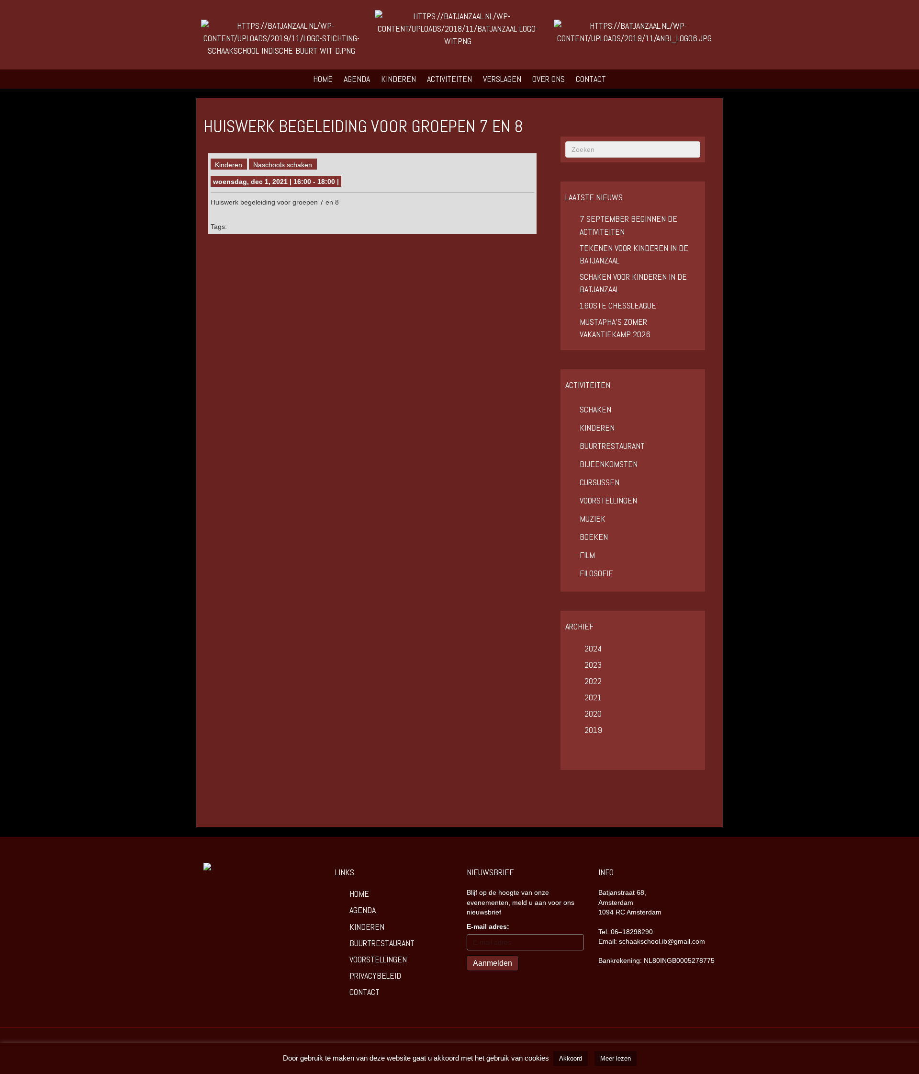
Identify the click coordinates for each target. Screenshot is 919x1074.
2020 (593, 713)
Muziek (592, 518)
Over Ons (548, 78)
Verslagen (502, 78)
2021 (593, 697)
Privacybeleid (375, 975)
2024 (593, 648)
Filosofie (596, 573)
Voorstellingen (608, 500)
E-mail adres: (488, 926)
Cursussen (599, 482)
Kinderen (398, 78)
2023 (593, 664)
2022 (593, 680)
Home (323, 78)
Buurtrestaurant (612, 445)
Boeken (594, 536)
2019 (593, 729)
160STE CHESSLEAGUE (618, 305)
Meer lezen (615, 1058)
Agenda (357, 78)
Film (587, 554)
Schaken (595, 409)
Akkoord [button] (570, 1058)
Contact (591, 78)
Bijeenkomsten (609, 463)
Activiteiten (449, 78)
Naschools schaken (282, 165)
